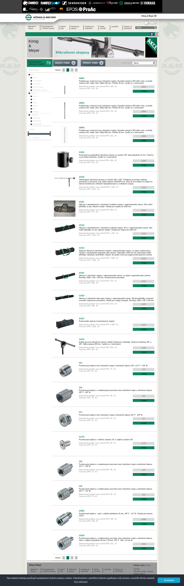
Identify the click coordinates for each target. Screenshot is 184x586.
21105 (81, 152)
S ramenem (37, 81)
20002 (81, 78)
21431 (81, 339)
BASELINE (37, 124)
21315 (81, 248)
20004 (81, 103)
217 (80, 412)
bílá (34, 109)
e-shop (143, 91)
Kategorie (34, 115)
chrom (35, 106)
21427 (81, 318)
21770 (81, 437)
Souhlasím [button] (169, 580)
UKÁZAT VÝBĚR (62, 63)
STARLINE (37, 121)
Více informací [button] (81, 582)
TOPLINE (36, 118)
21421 (81, 273)
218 (80, 461)
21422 (81, 295)
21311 (81, 202)
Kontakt (137, 569)
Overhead (36, 84)
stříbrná (36, 112)
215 (80, 363)
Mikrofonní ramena (40, 90)
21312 (81, 225)
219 (80, 486)
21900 (81, 511)
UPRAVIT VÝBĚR (90, 63)
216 (80, 387)
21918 (81, 535)
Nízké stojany (38, 87)
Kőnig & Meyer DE (149, 16)
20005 (81, 127)
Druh (32, 75)
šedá (34, 102)
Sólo (34, 78)
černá (35, 96)
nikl (34, 99)
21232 (81, 177)
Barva (33, 93)
